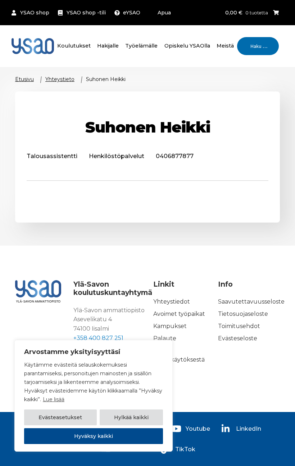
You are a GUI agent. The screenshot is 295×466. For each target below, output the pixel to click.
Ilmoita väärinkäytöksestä (179, 355)
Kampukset (170, 326)
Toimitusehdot (239, 326)
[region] (93, 396)
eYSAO (131, 12)
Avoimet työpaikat (179, 313)
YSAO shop (34, 12)
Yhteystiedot (171, 301)
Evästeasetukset (60, 417)
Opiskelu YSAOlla (187, 45)
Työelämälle (141, 45)
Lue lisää (53, 399)
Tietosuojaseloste (243, 313)
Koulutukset (74, 45)
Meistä (225, 45)
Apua (164, 12)
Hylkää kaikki (131, 417)
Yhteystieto (59, 79)
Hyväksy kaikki (93, 436)
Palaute (164, 338)
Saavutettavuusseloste (251, 301)
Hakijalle (108, 45)
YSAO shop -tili (86, 12)
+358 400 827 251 (98, 338)
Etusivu (24, 79)
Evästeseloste (237, 338)
